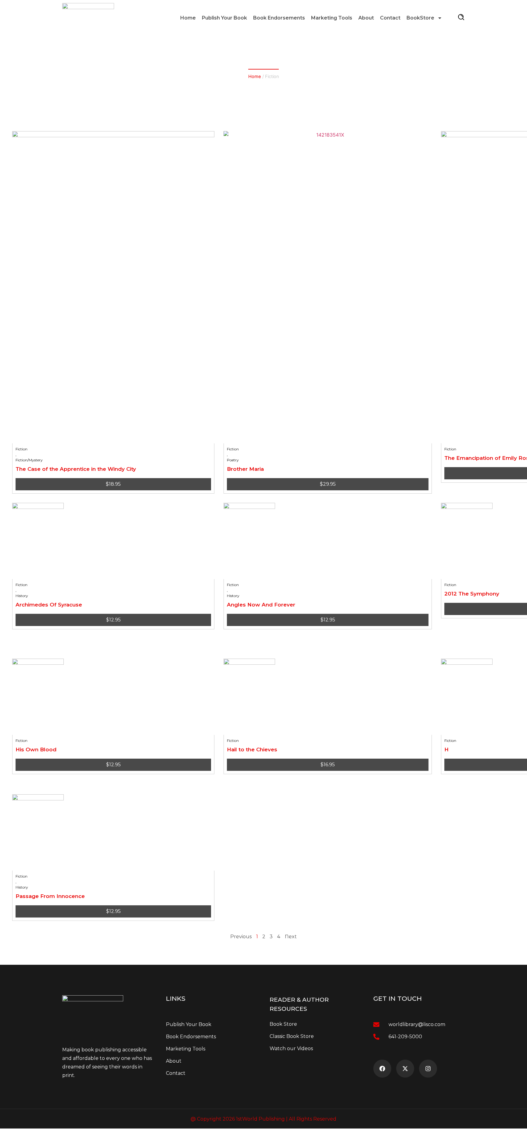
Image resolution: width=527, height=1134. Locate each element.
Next (291, 936)
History (22, 595)
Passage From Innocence (50, 896)
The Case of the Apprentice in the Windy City (76, 469)
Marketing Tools (331, 18)
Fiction (21, 449)
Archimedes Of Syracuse (49, 605)
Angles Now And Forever (261, 605)
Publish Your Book (224, 18)
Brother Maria (245, 469)
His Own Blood (36, 749)
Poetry (233, 460)
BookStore (420, 18)
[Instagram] (428, 1069)
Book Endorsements (279, 18)
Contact (390, 18)
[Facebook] (382, 1069)
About (366, 18)
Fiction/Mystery (29, 460)
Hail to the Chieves (252, 749)
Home (188, 18)
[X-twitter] (405, 1069)
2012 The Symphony (471, 594)
